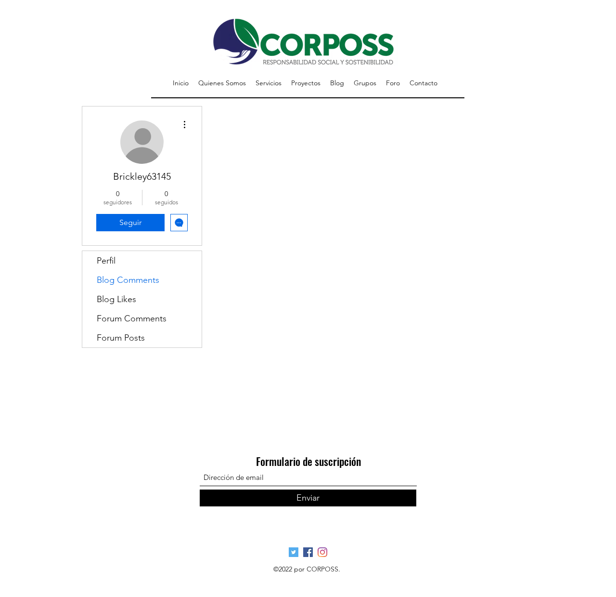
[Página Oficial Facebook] (308, 552)
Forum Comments (132, 318)
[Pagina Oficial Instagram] (322, 552)
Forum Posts (121, 337)
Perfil (106, 260)
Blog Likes (116, 299)
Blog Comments (128, 280)
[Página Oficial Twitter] (293, 552)
